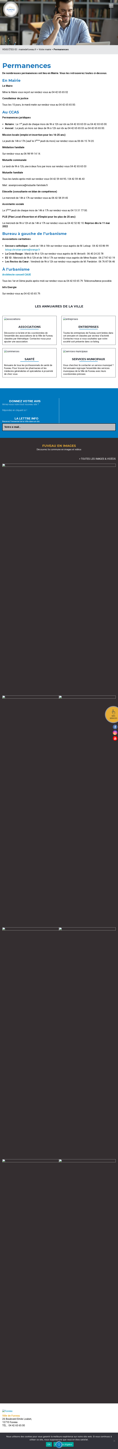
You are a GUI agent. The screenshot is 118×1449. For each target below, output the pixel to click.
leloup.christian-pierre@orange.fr (22, 249)
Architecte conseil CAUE (16, 274)
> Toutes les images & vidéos (97, 458)
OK (48, 1444)
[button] (59, 1445)
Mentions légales (63, 1444)
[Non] (114, 1440)
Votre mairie (45, 49)
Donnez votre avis (25, 401)
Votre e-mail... (12, 427)
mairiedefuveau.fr (27, 49)
